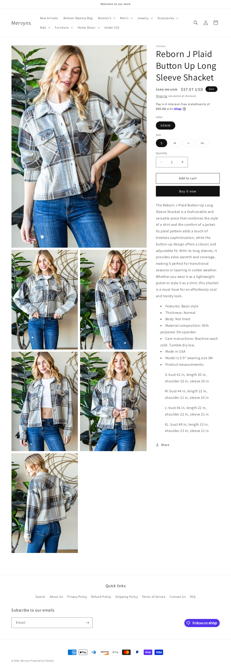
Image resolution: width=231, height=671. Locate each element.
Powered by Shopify (42, 660)
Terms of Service (154, 597)
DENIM (166, 125)
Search (40, 597)
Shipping (161, 96)
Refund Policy (101, 597)
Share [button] (165, 445)
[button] (106, 18)
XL (205, 144)
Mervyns (25, 660)
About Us (56, 597)
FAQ (193, 597)
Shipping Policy (126, 597)
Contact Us (178, 597)
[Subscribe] (87, 622)
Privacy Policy (77, 597)
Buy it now (187, 191)
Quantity (161, 153)
